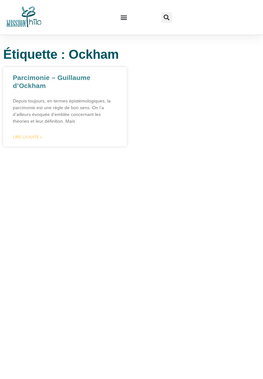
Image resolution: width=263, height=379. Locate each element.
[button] (123, 17)
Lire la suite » (27, 137)
